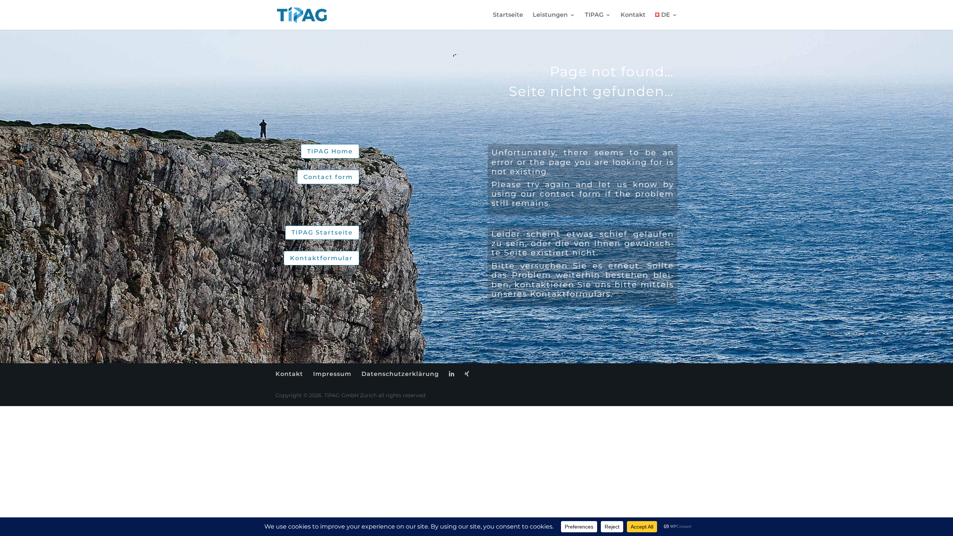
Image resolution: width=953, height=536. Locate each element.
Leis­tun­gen (550, 15)
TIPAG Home (330, 151)
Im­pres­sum (332, 373)
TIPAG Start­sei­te (322, 232)
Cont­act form (328, 177)
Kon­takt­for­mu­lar (321, 258)
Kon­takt (633, 15)
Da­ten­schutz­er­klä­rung (400, 373)
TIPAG (594, 15)
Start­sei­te (508, 15)
